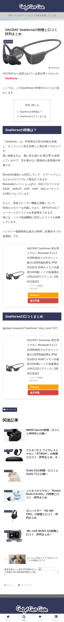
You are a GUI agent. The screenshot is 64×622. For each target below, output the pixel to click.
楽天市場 (34, 300)
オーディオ (11, 409)
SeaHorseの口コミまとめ (33, 116)
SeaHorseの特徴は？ (31, 111)
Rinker (40, 285)
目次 (27, 105)
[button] (57, 477)
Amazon (34, 295)
